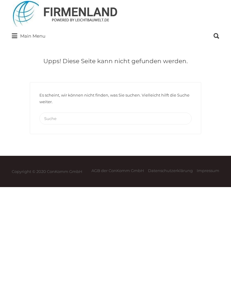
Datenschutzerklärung (170, 170)
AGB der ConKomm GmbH (117, 170)
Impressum (208, 170)
